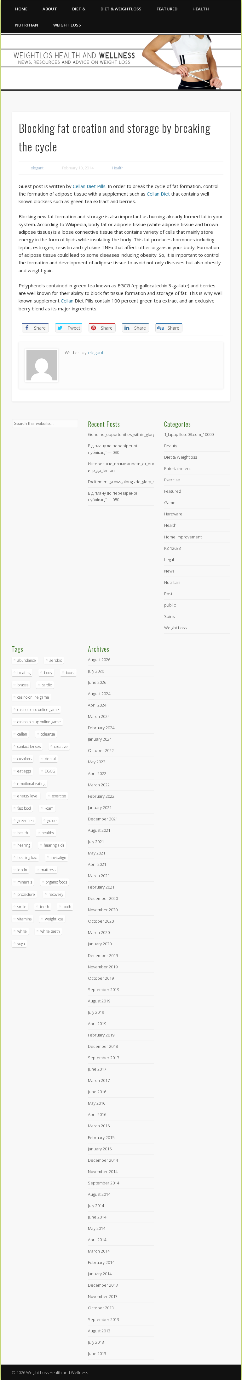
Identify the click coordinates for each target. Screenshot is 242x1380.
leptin (22, 869)
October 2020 (101, 921)
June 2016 (97, 1092)
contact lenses (29, 746)
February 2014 (101, 1262)
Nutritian (26, 25)
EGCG (50, 771)
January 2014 (100, 1274)
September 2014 (103, 1183)
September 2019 (103, 989)
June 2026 (97, 682)
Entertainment (177, 468)
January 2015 (100, 1149)
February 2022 (101, 796)
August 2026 (99, 659)
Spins (169, 616)
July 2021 (96, 841)
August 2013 (99, 1331)
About (50, 9)
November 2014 (103, 1171)
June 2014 (97, 1217)
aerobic (55, 660)
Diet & (78, 9)
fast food (24, 808)
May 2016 (96, 1103)
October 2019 (101, 978)
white (22, 931)
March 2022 (99, 785)
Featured (167, 9)
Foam (49, 808)
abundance (26, 660)
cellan (22, 734)
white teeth (50, 931)
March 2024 (99, 716)
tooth (67, 906)
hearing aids (54, 845)
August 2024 (99, 693)
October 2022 (101, 750)
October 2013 (101, 1308)
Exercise (172, 480)
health (22, 833)
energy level (27, 796)
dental (50, 758)
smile (21, 906)
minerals (24, 882)
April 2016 (97, 1114)
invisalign (58, 857)
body (48, 672)
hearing (23, 845)
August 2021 (99, 830)
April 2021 (97, 864)
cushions (24, 758)
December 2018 (103, 1046)
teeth (44, 906)
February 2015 (101, 1137)
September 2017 (103, 1057)
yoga (21, 943)
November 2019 (103, 967)
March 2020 (99, 932)
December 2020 (103, 898)
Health (201, 9)
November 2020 (103, 910)
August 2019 (99, 1001)
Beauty (170, 446)
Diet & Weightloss (121, 9)
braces (22, 685)
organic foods (56, 882)
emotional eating (31, 783)
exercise (59, 796)
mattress (48, 869)
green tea (25, 820)
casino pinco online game (38, 709)
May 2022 (96, 762)
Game (170, 502)
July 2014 (96, 1205)
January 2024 (100, 739)
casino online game (33, 697)
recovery (56, 894)
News (169, 571)
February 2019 (101, 1035)
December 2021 (103, 819)
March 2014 (99, 1251)
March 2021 (99, 875)
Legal (169, 559)
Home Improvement (183, 537)
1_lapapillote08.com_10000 (189, 434)
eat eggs (24, 771)
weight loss (54, 919)
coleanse (48, 734)
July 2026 (96, 671)
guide (52, 820)
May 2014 (96, 1228)
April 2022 (97, 773)
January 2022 (100, 807)
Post (168, 593)
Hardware (173, 514)
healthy (48, 833)
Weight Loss (67, 25)
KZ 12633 (172, 548)
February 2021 (101, 887)
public (170, 605)
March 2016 (99, 1126)
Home (21, 9)
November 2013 (103, 1296)
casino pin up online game (39, 722)
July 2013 (96, 1342)
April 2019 (97, 1023)
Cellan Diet (158, 194)
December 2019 (103, 955)
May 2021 (96, 853)
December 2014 (103, 1160)
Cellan (67, 300)
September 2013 (103, 1319)
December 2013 (103, 1285)
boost (70, 672)
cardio (47, 685)
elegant (37, 168)
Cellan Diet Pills (89, 186)
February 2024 (101, 728)
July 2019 (96, 1012)
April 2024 (97, 705)
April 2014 (97, 1239)
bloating (24, 672)
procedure (26, 894)
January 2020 (100, 944)
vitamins (24, 919)
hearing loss (27, 857)
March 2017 (99, 1080)
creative (61, 746)
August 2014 (99, 1194)
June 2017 (97, 1069)
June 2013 (97, 1353)
